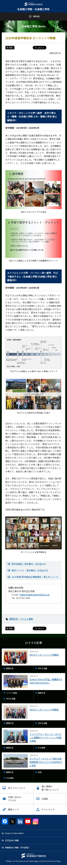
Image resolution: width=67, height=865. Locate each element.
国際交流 (13, 618)
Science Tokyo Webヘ (14, 833)
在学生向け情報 (12, 840)
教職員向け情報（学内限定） (18, 847)
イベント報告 (26, 618)
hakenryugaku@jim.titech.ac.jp (35, 594)
